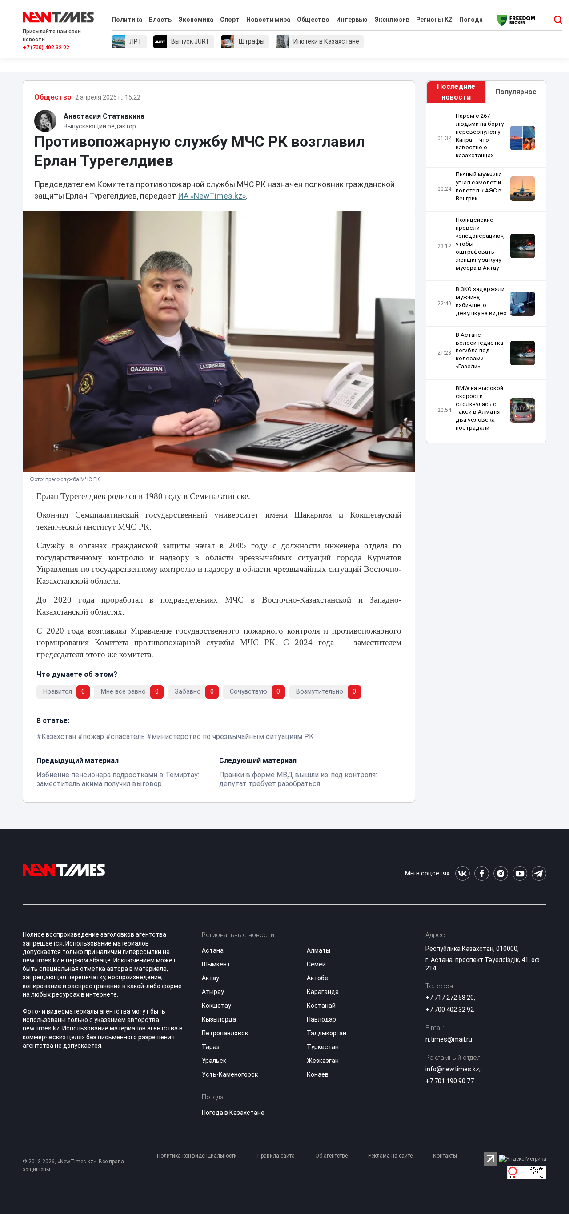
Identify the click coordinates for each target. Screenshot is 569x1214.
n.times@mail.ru (448, 1039)
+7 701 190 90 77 (449, 1081)
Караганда (323, 991)
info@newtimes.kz (452, 1069)
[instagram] (500, 873)
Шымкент (216, 964)
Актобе (317, 978)
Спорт (230, 19)
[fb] (481, 873)
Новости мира (268, 19)
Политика (127, 19)
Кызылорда (219, 1019)
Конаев (318, 1074)
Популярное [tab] (516, 92)
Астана (213, 950)
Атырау (213, 991)
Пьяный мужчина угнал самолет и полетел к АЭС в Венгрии (479, 186)
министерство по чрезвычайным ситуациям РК (233, 736)
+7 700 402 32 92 (449, 1009)
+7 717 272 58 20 (449, 997)
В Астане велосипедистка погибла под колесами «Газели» (479, 350)
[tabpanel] (486, 273)
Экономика (195, 19)
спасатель (128, 736)
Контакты (445, 1156)
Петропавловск (225, 1033)
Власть (160, 19)
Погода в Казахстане (233, 1112)
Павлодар (321, 1019)
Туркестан (323, 1046)
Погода (471, 19)
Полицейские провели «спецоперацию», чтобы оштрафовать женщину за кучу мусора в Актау (480, 243)
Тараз (211, 1046)
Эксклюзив (391, 19)
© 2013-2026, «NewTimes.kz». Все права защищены (73, 1165)
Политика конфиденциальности (197, 1156)
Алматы (318, 950)
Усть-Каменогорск (230, 1074)
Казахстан (58, 736)
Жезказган (323, 1060)
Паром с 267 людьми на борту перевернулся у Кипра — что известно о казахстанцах (480, 135)
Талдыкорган (326, 1033)
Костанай (321, 1005)
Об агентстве (331, 1156)
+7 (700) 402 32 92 (46, 47)
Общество (313, 19)
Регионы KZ (434, 19)
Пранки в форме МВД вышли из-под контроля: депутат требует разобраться (298, 779)
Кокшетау (216, 1005)
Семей (316, 964)
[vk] (462, 873)
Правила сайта (276, 1156)
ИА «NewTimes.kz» (212, 196)
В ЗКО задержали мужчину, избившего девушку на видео (481, 301)
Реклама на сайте (390, 1156)
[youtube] (520, 873)
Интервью (352, 19)
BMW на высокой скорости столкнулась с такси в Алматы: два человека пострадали (479, 408)
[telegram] (539, 873)
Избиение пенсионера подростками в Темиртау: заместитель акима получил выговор (117, 779)
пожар (93, 736)
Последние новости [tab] (456, 91)
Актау (210, 978)
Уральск (214, 1060)
